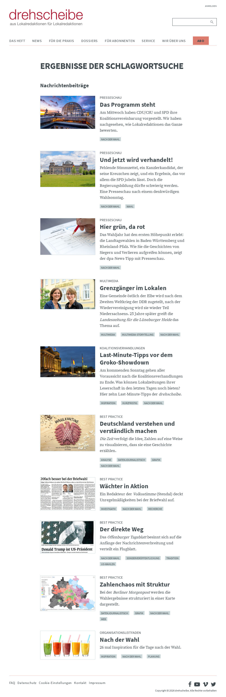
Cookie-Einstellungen (55, 683)
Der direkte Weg (121, 529)
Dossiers (89, 40)
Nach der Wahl (110, 206)
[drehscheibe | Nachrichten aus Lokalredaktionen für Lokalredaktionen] (46, 17)
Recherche (155, 509)
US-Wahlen (108, 564)
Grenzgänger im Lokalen (133, 288)
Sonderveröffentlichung (143, 558)
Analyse (106, 459)
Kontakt (80, 683)
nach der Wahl (110, 139)
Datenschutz (26, 683)
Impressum (97, 683)
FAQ (12, 683)
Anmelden (211, 6)
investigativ (108, 509)
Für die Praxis (61, 40)
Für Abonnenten (120, 40)
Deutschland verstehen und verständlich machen (137, 427)
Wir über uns (174, 40)
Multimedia (108, 334)
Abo (200, 40)
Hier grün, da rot (122, 227)
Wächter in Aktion (124, 486)
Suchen (212, 22)
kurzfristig (129, 403)
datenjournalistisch (131, 459)
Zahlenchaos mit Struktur (135, 584)
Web (103, 619)
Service (148, 40)
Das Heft (17, 40)
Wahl (130, 206)
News (37, 40)
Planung (153, 656)
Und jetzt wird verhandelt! (136, 160)
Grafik (156, 459)
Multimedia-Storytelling (137, 334)
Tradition (172, 558)
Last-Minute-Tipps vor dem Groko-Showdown (136, 358)
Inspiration (108, 403)
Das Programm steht (127, 104)
